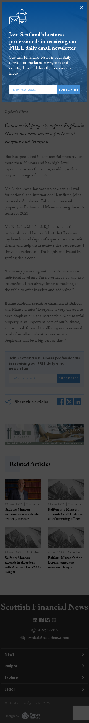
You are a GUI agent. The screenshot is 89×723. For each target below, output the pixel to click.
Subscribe (68, 90)
